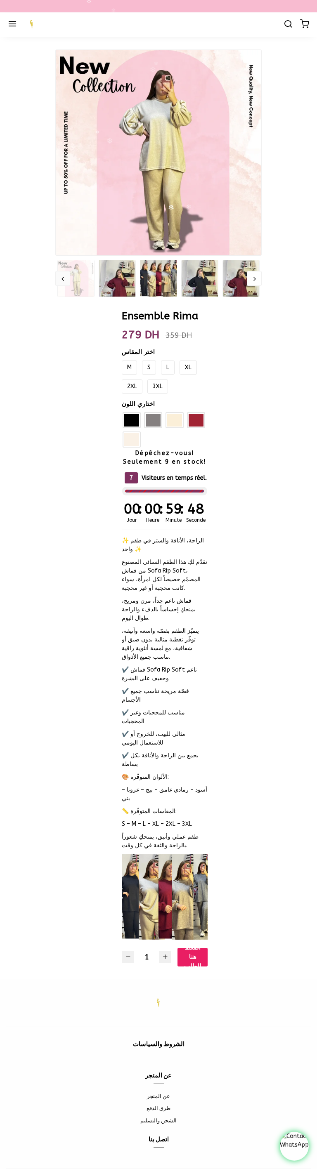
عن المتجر (158, 1096)
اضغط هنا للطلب (192, 957)
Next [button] (254, 278)
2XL (132, 386)
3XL (158, 386)
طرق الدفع (158, 1108)
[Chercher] (288, 25)
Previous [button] (62, 278)
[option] (158, 152)
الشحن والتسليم (158, 1120)
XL (188, 367)
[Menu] (12, 25)
